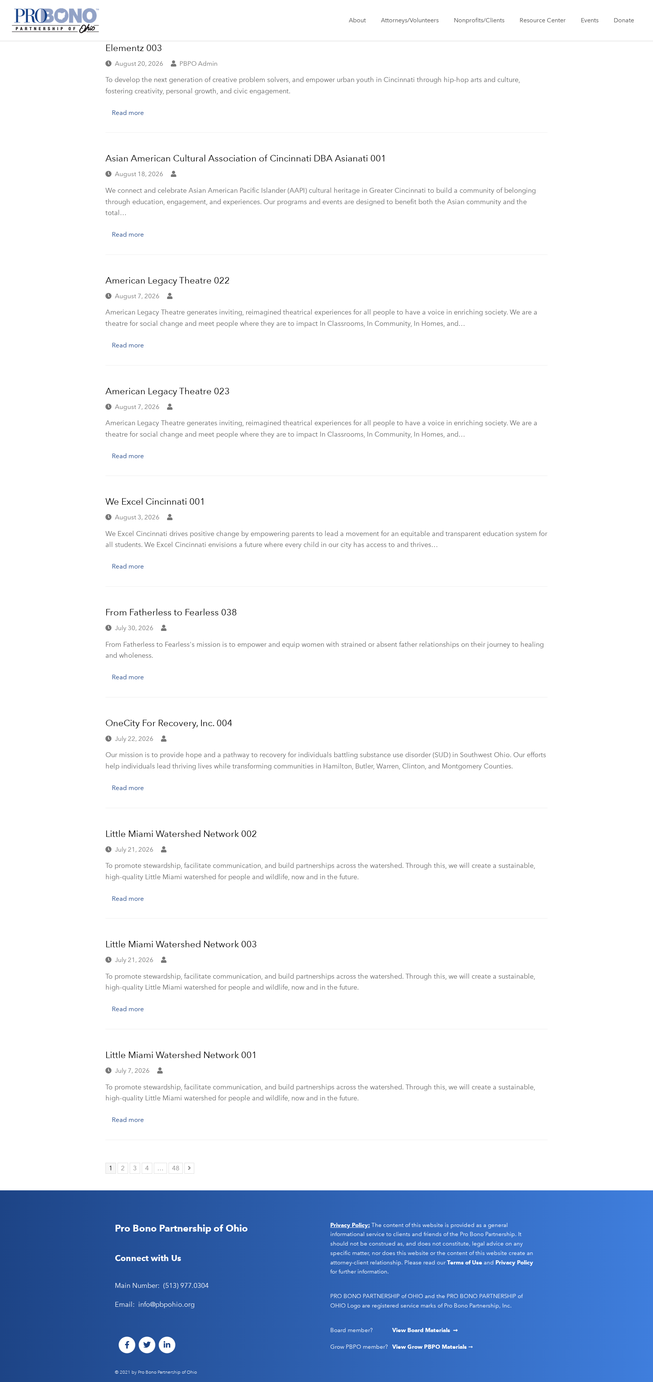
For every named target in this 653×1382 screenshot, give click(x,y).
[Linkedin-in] (167, 1345)
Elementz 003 (133, 47)
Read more (128, 112)
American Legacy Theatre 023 (167, 391)
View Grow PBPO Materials (430, 1346)
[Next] (189, 1168)
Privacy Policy (514, 1262)
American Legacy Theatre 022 (167, 280)
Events (590, 20)
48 (177, 1167)
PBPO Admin (198, 63)
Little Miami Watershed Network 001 (181, 1054)
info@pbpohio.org (166, 1304)
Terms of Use (464, 1262)
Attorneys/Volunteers (410, 20)
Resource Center (543, 20)
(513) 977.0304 (186, 1285)
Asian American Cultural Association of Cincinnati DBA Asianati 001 (245, 158)
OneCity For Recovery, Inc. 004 (168, 722)
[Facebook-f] (127, 1345)
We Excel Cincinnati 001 (155, 501)
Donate (624, 20)
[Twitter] (147, 1345)
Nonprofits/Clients (479, 20)
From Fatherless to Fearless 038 (171, 612)
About (357, 20)
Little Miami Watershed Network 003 (181, 944)
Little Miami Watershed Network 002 (181, 833)
